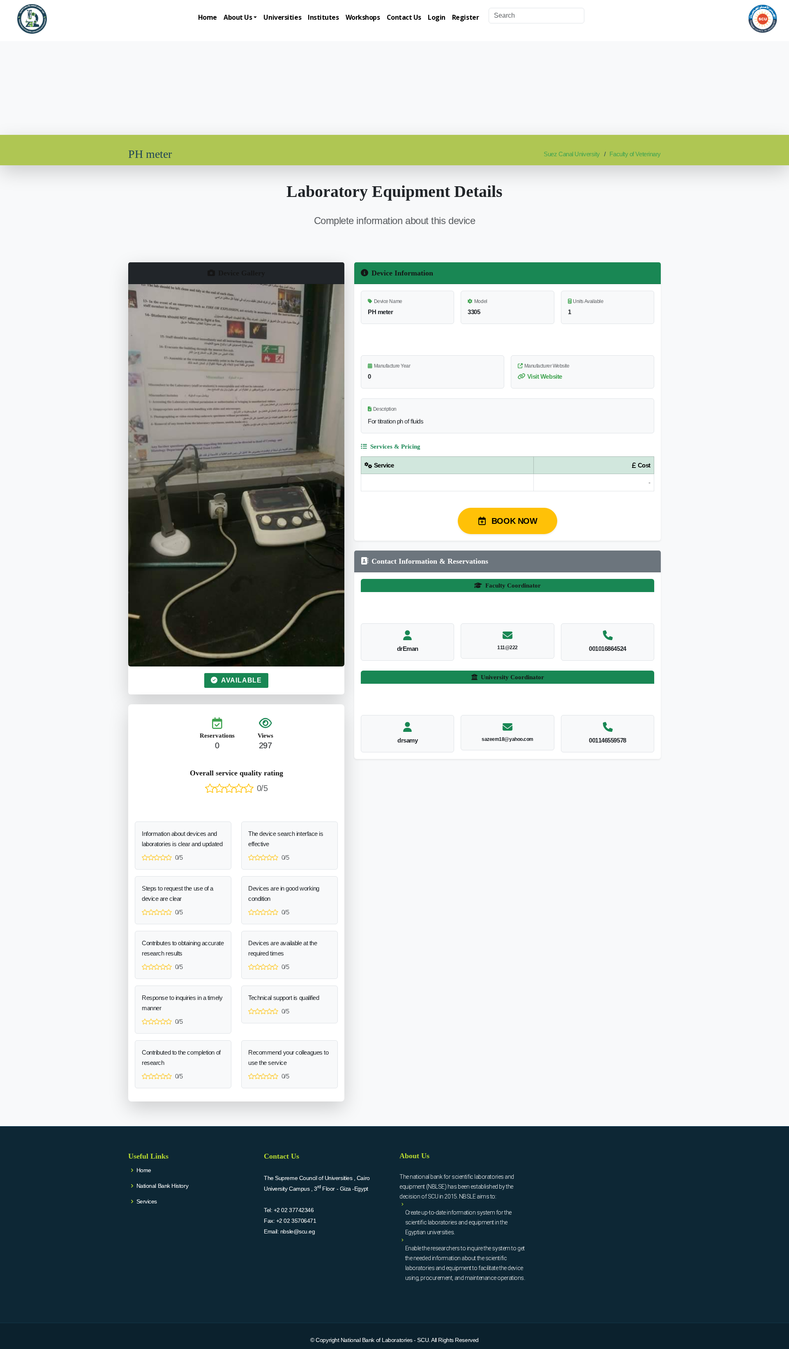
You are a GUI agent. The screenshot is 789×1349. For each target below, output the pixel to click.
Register (465, 17)
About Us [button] (238, 17)
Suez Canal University (572, 153)
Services (146, 1201)
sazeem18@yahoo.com (507, 739)
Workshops (363, 17)
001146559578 (607, 740)
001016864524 (607, 648)
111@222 (507, 647)
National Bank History (162, 1186)
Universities (282, 17)
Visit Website (544, 376)
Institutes (323, 17)
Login (436, 17)
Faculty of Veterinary (635, 153)
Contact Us (404, 17)
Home (207, 17)
